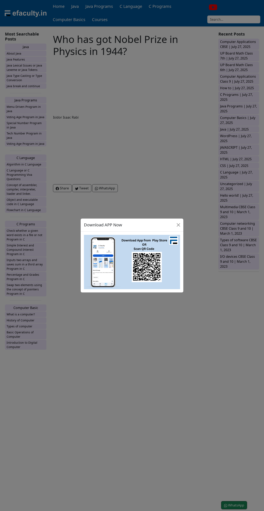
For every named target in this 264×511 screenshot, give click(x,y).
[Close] (178, 225)
